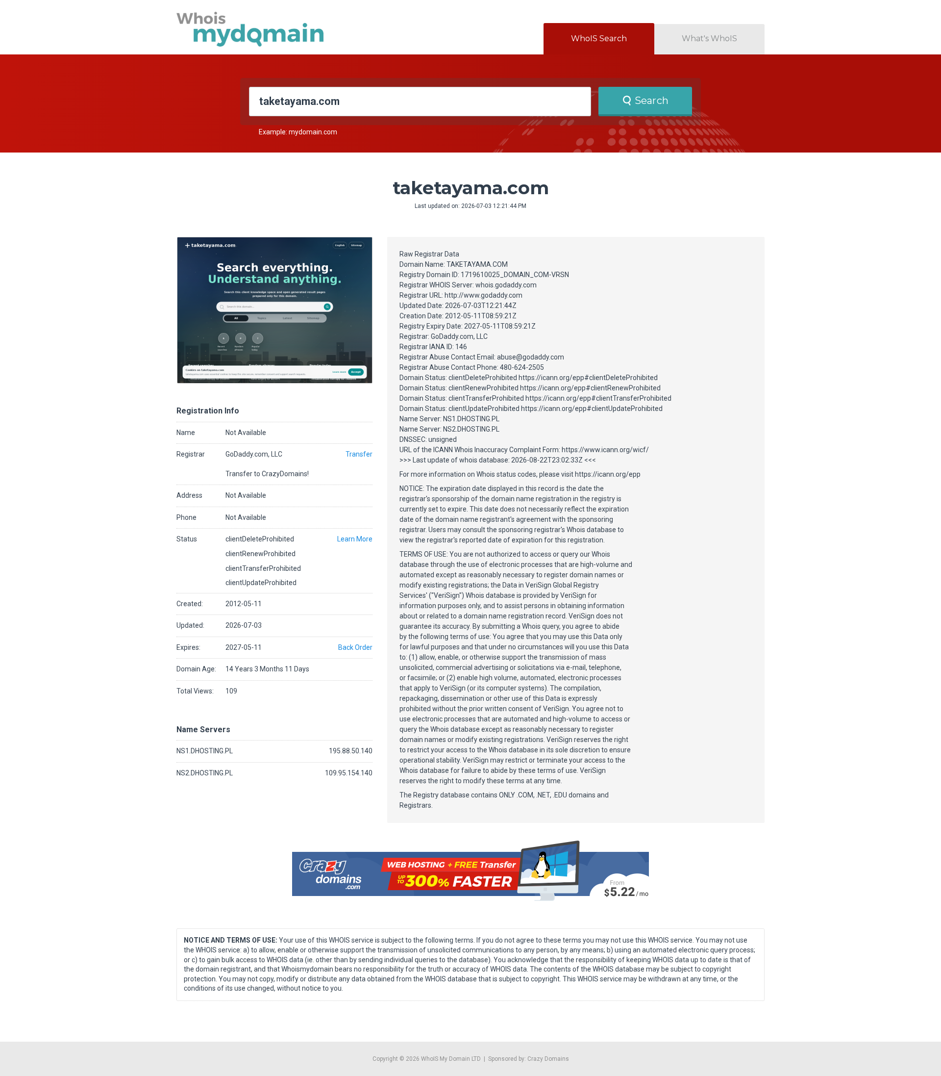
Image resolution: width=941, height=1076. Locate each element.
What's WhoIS (709, 38)
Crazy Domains (548, 1058)
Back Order (355, 647)
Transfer (359, 454)
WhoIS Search (599, 38)
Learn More (354, 539)
